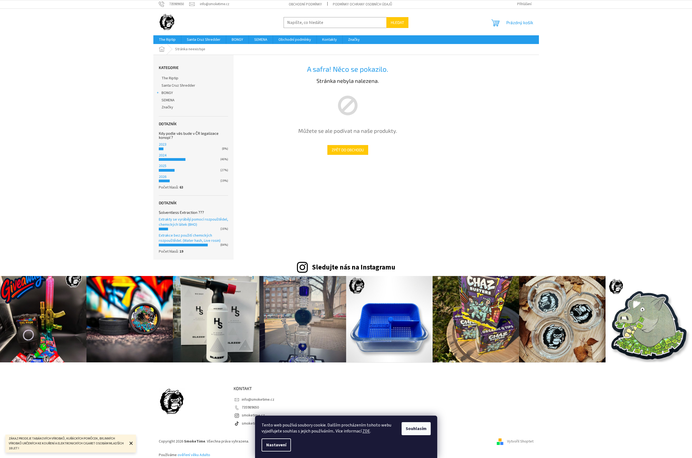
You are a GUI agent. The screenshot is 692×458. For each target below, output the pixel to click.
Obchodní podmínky (305, 4)
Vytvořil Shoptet (520, 441)
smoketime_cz (254, 423)
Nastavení (276, 445)
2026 (162, 177)
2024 (162, 155)
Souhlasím (416, 429)
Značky (167, 107)
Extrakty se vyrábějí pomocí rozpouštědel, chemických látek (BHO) (193, 222)
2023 (162, 144)
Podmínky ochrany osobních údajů (362, 4)
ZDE (366, 431)
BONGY (167, 93)
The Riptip (170, 78)
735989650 (250, 407)
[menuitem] (167, 39)
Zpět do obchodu (348, 150)
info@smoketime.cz (258, 399)
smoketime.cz (253, 415)
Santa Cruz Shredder (178, 85)
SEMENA (168, 100)
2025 (162, 166)
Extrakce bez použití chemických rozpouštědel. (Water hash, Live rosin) (190, 238)
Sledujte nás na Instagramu (353, 267)
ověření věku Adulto (194, 455)
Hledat (397, 22)
